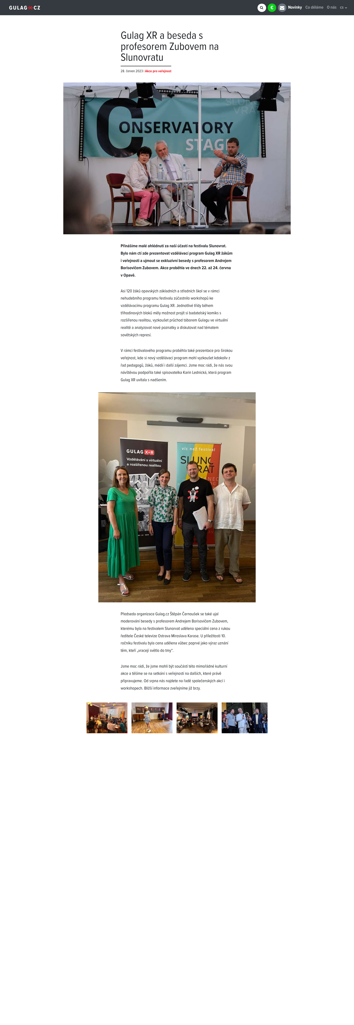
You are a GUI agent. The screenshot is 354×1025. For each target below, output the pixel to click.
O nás (332, 7)
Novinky (295, 7)
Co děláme (314, 7)
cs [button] (342, 7)
